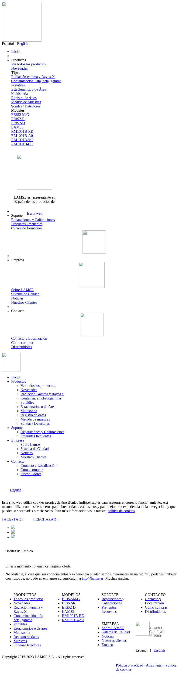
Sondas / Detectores (25, 106)
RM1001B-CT (22, 144)
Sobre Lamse (30, 444)
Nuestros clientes (114, 640)
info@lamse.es (92, 578)
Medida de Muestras (26, 102)
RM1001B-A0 (22, 136)
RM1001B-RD (22, 131)
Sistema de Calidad (25, 294)
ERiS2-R (18, 119)
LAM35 (17, 127)
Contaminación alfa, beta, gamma (28, 618)
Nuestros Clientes (24, 302)
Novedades (19, 68)
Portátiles (18, 85)
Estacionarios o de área (30, 628)
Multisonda (19, 94)
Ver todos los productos (28, 64)
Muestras (20, 641)
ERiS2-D (18, 123)
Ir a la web (34, 213)
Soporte (17, 428)
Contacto (17, 461)
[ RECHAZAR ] (45, 519)
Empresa (17, 440)
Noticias (17, 298)
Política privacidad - (131, 665)
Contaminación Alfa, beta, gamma (36, 81)
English (22, 44)
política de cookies (121, 511)
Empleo (107, 645)
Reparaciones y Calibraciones (33, 220)
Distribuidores (21, 347)
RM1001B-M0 (22, 140)
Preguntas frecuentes (36, 436)
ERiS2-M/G (20, 115)
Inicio (15, 51)
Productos (18, 381)
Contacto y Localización (29, 338)
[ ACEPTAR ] (12, 519)
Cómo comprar (22, 343)
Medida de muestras (35, 419)
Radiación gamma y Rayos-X (33, 77)
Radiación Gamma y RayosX (42, 394)
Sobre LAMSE (22, 290)
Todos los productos (28, 599)
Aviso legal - (155, 665)
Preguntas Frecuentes (26, 224)
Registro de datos (24, 98)
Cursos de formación (26, 228)
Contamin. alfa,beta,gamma (41, 398)
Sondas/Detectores (27, 645)
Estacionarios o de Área (28, 89)
